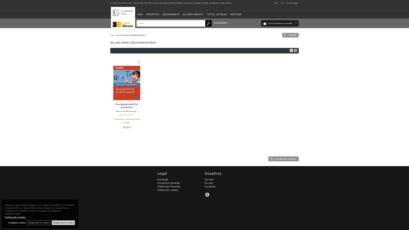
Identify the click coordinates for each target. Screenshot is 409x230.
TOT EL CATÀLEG (217, 14)
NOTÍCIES (235, 14)
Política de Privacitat (168, 186)
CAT (276, 3)
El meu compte (292, 3)
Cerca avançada (220, 22)
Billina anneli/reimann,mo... (127, 111)
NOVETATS (152, 14)
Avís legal (162, 179)
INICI (140, 14)
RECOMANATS (171, 14)
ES (282, 3)
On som (208, 183)
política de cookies (15, 217)
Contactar (210, 186)
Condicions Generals (168, 183)
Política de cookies (167, 190)
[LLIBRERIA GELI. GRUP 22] (123, 29)
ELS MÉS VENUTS (193, 14)
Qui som (209, 179)
